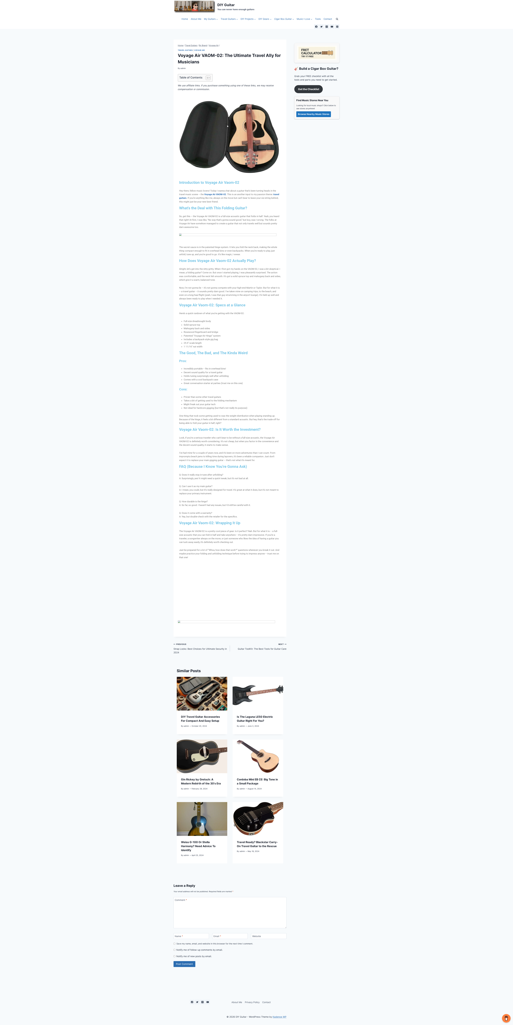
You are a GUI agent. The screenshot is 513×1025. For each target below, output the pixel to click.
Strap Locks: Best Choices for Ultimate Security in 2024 (200, 648)
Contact (328, 19)
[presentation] (202, 694)
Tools (318, 19)
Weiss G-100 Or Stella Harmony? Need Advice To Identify (198, 846)
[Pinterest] (337, 26)
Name (179, 936)
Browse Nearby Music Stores (313, 114)
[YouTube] (332, 26)
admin (183, 68)
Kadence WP (279, 1017)
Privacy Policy (252, 1002)
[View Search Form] (337, 19)
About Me (196, 19)
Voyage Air (199, 50)
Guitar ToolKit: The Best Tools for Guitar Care (262, 646)
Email (217, 936)
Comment (181, 900)
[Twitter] (321, 26)
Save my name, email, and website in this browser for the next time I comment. (214, 943)
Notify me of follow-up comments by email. (199, 950)
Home (185, 19)
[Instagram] (326, 26)
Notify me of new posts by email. (194, 956)
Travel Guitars (185, 50)
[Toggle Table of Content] (207, 78)
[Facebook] (316, 26)
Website (256, 936)
